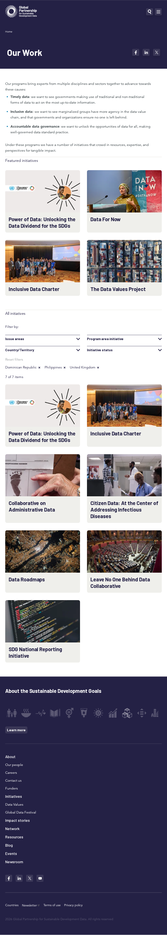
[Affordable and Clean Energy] (98, 712)
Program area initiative (105, 339)
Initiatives (13, 796)
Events (11, 853)
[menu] (158, 11)
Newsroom (14, 861)
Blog (9, 845)
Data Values (14, 804)
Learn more (16, 730)
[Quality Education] (55, 712)
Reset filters (14, 359)
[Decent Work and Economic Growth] (112, 712)
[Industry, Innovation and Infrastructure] (127, 712)
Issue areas (14, 339)
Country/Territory (19, 350)
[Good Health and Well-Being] (40, 712)
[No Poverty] (11, 712)
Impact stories (17, 820)
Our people (14, 765)
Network (12, 828)
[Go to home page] (21, 12)
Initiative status (100, 350)
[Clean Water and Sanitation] (83, 712)
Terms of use (52, 905)
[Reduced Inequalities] (141, 712)
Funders (11, 788)
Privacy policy (73, 905)
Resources (14, 836)
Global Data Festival (20, 812)
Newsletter (29, 905)
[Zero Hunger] (26, 712)
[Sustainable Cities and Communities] (156, 712)
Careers (11, 773)
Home (8, 31)
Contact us (13, 780)
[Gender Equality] (69, 712)
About (10, 756)
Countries (11, 905)
